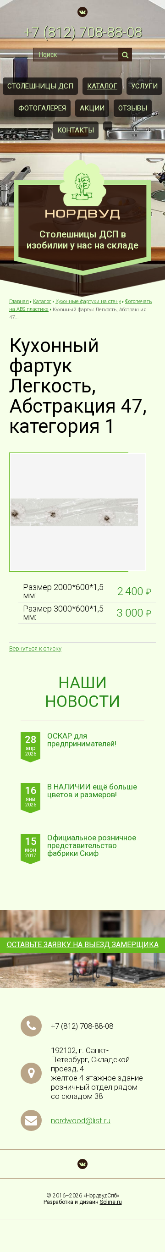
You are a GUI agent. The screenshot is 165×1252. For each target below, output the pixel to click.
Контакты (75, 130)
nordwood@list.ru (80, 1120)
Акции (92, 108)
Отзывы (132, 108)
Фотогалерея (42, 108)
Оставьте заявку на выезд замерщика (83, 944)
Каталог (102, 86)
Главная (19, 301)
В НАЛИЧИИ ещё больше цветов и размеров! (92, 791)
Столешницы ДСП (40, 86)
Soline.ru (111, 1202)
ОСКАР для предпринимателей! (81, 740)
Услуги (144, 86)
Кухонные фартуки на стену (88, 301)
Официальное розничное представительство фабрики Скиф (91, 846)
